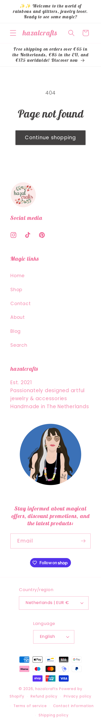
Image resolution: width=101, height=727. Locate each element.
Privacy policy (77, 696)
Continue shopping (50, 137)
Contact (20, 303)
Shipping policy (53, 715)
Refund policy (44, 696)
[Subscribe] (83, 540)
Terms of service (30, 705)
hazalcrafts (46, 688)
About (17, 317)
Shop (16, 290)
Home (17, 276)
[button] (13, 33)
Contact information (73, 705)
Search (18, 345)
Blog (15, 331)
